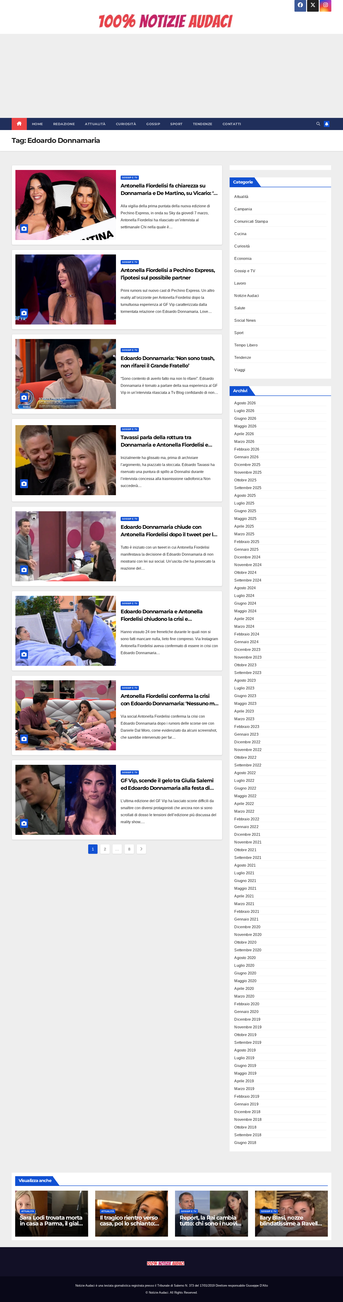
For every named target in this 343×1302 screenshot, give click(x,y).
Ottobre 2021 (245, 850)
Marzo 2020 (244, 996)
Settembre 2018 (247, 1135)
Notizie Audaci (246, 296)
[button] (318, 124)
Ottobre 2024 (245, 573)
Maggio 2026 (245, 426)
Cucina (240, 234)
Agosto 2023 (245, 680)
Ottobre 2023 (245, 665)
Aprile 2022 (244, 804)
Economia (243, 259)
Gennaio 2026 (246, 457)
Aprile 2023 (244, 711)
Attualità (95, 124)
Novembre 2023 (248, 657)
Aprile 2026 (244, 434)
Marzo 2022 (244, 811)
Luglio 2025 (244, 503)
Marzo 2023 (244, 719)
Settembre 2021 (247, 858)
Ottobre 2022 (245, 757)
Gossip (153, 124)
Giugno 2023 (245, 696)
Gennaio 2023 (246, 734)
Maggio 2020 (245, 981)
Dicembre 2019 (247, 1019)
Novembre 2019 (248, 1027)
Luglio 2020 (244, 965)
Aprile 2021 (244, 896)
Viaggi (239, 370)
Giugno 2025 (245, 511)
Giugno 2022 (245, 788)
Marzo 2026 (244, 442)
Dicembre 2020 (247, 927)
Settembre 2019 (247, 1042)
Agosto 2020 (245, 958)
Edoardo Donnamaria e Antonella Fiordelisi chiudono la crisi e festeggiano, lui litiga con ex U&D (162, 619)
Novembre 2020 (248, 935)
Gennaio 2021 (246, 919)
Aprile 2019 (244, 1081)
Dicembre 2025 (247, 465)
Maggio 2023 (245, 704)
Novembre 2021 (248, 842)
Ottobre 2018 (245, 1127)
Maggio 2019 (245, 1073)
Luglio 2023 (244, 688)
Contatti (232, 124)
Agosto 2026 (245, 403)
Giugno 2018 (245, 1143)
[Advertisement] (171, 76)
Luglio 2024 (244, 596)
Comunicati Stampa (251, 221)
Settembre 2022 (247, 765)
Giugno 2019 (245, 1066)
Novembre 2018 (248, 1120)
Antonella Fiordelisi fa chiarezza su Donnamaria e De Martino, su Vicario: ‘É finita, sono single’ (169, 193)
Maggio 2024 (245, 611)
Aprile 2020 (244, 989)
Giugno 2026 (245, 418)
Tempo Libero (245, 345)
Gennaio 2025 (246, 549)
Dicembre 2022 (247, 742)
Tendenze (202, 124)
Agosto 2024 (245, 588)
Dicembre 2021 (247, 834)
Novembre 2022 (248, 750)
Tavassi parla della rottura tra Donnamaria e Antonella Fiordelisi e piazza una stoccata (164, 444)
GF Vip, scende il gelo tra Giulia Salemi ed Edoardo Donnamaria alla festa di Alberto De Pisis (167, 788)
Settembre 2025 (247, 488)
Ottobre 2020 (245, 942)
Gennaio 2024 (246, 642)
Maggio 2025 (245, 519)
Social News (245, 320)
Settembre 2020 (247, 950)
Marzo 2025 (244, 534)
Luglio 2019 (244, 1058)
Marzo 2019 (244, 1089)
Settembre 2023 (247, 673)
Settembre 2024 (247, 580)
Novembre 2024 (248, 565)
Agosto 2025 (245, 496)
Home (37, 124)
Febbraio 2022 (246, 819)
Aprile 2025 (244, 526)
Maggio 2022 (245, 796)
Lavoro (240, 283)
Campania (243, 209)
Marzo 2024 (244, 626)
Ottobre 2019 (245, 1035)
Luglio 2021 (244, 873)
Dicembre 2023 (247, 650)
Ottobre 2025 (245, 480)
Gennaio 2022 (246, 827)
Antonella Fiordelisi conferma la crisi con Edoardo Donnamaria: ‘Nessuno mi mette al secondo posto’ (168, 703)
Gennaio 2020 (246, 1012)
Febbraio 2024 (246, 634)
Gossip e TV (129, 177)
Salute (239, 308)
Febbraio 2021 (246, 912)
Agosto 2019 (245, 1050)
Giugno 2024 (245, 603)
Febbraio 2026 (246, 449)
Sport (176, 124)
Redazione (64, 124)
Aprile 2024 (244, 619)
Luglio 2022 (244, 781)
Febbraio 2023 (246, 727)
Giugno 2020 (245, 973)
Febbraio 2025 (246, 542)
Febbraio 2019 (246, 1096)
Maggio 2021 (245, 888)
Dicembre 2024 (247, 557)
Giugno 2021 (245, 881)
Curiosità (126, 124)
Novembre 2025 (248, 472)
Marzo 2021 (244, 904)
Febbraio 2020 (246, 1004)
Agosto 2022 (245, 773)
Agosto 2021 (245, 865)
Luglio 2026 (244, 411)
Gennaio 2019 (246, 1104)
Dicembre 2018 (247, 1112)
